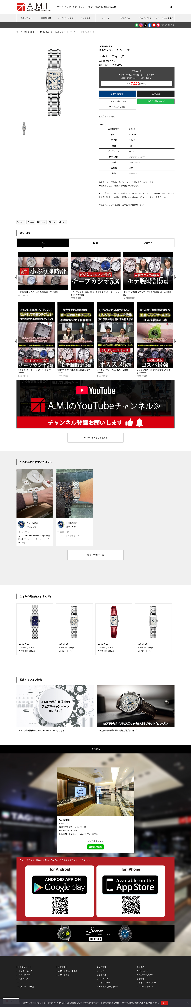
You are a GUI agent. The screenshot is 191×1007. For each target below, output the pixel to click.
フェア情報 (85, 18)
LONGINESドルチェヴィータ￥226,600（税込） (27, 647)
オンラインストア (66, 18)
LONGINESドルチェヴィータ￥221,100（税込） (106, 647)
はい (165, 1003)
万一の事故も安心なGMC (108, 986)
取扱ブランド (26, 18)
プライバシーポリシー (146, 982)
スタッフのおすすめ (164, 18)
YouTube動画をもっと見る (95, 437)
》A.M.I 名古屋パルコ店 (66, 971)
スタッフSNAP (103, 982)
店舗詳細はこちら (95, 841)
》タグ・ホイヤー (24, 975)
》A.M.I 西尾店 (62, 975)
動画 (95, 242)
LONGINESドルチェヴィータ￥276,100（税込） (146, 647)
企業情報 (140, 979)
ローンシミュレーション (117, 101)
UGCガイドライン (145, 986)
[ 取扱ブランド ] (23, 967)
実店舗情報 (46, 18)
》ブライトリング (24, 971)
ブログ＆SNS (145, 18)
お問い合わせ (117, 94)
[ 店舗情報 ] (61, 967)
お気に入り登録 (117, 106)
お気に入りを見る (167, 25)
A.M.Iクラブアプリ (145, 975)
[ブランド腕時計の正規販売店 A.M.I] (33, 7)
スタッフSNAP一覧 (95, 555)
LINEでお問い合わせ (156, 101)
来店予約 (140, 967)
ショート (148, 242)
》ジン (19, 982)
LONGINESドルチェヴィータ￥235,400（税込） (67, 647)
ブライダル (125, 18)
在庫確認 (156, 94)
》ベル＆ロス (22, 979)
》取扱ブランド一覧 (25, 986)
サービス (105, 18)
